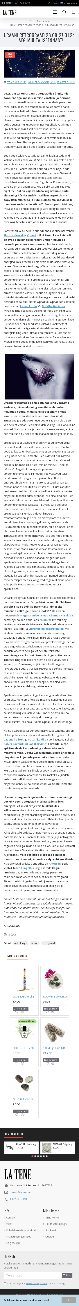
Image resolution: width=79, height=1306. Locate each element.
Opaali (31, 235)
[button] (32, 1156)
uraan (34, 943)
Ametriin (55, 863)
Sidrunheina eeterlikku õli (46, 628)
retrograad (49, 943)
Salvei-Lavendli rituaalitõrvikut (25, 744)
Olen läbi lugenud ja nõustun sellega (36, 1283)
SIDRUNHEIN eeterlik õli (25, 1048)
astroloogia (20, 943)
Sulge (69, 1300)
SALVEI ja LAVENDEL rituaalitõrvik (55, 1048)
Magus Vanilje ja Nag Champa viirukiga (46, 615)
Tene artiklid (43, 21)
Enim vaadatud (13, 1134)
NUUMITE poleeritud (55, 996)
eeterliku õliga (38, 739)
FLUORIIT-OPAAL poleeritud (25, 1099)
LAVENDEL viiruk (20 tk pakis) (25, 996)
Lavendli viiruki (14, 739)
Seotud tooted (17, 956)
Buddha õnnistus (53, 306)
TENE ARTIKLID (16, 82)
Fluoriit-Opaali (14, 235)
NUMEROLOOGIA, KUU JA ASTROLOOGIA (53, 82)
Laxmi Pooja (28, 306)
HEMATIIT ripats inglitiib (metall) (26, 1144)
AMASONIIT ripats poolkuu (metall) (63, 1144)
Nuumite (45, 620)
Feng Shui (27, 868)
